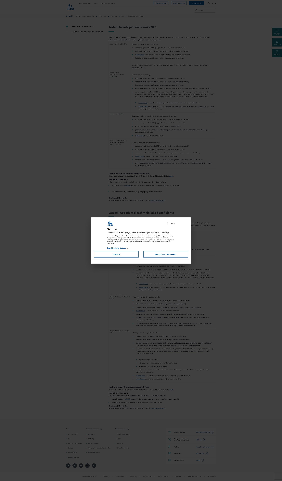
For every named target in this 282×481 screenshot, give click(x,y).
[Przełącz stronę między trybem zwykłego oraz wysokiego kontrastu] (167, 223)
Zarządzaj (116, 254)
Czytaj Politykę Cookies (116, 248)
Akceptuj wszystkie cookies (165, 254)
